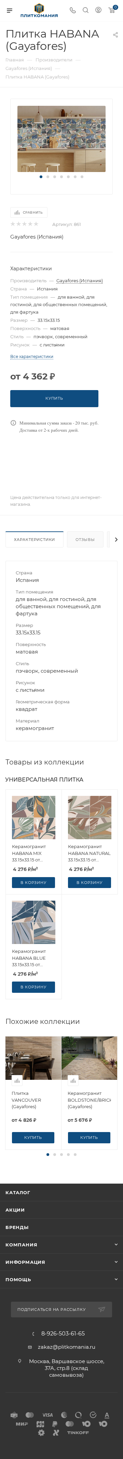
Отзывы (85, 539)
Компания (21, 1244)
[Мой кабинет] (98, 11)
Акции (15, 1210)
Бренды (17, 1227)
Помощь (18, 1279)
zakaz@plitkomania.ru (66, 1347)
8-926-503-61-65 (63, 1333)
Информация (25, 1262)
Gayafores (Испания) (37, 236)
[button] (41, 176)
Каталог (17, 1192)
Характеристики (34, 539)
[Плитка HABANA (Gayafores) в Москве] (61, 138)
